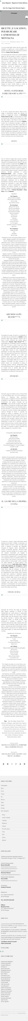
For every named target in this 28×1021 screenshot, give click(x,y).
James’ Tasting (6, 817)
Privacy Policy (22, 1013)
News (3, 815)
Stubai (9, 735)
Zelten (19, 737)
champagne (4, 925)
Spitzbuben (18, 733)
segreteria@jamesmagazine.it (9, 880)
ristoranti (20, 925)
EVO (3, 834)
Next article (14, 754)
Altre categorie (5, 811)
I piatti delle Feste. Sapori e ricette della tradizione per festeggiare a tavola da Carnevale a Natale (14, 725)
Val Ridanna (15, 735)
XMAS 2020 (7, 43)
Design (3, 808)
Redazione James (15, 41)
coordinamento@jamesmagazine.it (10, 874)
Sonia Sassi (11, 733)
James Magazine (5, 923)
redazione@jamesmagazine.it (9, 868)
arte (16, 925)
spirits (11, 927)
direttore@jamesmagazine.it (8, 866)
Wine (2, 788)
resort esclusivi (5, 927)
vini (14, 925)
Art (1, 796)
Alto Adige (13, 721)
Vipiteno (21, 735)
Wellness (4, 823)
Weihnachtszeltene (12, 737)
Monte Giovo (16, 729)
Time (3, 832)
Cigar (2, 802)
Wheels (4, 840)
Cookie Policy (4, 1015)
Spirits (2, 805)
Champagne (4, 785)
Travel (2, 794)
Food (2, 791)
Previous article (14, 745)
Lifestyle (4, 820)
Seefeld (17, 731)
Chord (3, 837)
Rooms (3, 799)
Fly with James (6, 829)
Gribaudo (9, 723)
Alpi (9, 721)
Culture (4, 826)
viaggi (25, 925)
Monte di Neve (9, 729)
